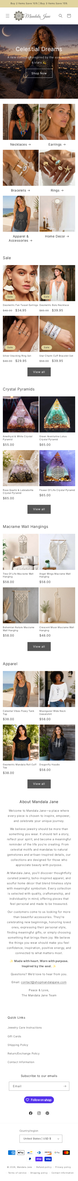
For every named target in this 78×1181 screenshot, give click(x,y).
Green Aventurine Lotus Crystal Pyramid (53, 438)
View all (39, 372)
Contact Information (21, 1062)
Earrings (55, 144)
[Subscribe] (65, 1086)
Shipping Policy (18, 1044)
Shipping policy (39, 1172)
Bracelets (18, 190)
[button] (7, 16)
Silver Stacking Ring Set (17, 355)
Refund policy (43, 1167)
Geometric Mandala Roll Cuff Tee (19, 766)
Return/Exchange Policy (24, 1053)
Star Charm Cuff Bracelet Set (56, 355)
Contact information (62, 1172)
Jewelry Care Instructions (25, 1027)
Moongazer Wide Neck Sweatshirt (52, 712)
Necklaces (18, 144)
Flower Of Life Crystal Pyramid (57, 490)
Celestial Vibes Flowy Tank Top (18, 712)
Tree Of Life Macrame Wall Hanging (18, 575)
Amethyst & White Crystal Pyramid (17, 438)
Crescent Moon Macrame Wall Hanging (56, 629)
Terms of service (17, 1172)
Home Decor (55, 236)
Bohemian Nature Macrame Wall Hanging (18, 629)
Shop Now (39, 73)
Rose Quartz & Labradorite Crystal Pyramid (18, 492)
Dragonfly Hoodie (49, 764)
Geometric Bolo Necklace (54, 305)
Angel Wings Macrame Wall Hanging (55, 575)
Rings (55, 190)
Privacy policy (63, 1167)
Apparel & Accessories (19, 238)
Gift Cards (14, 1036)
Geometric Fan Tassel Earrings (20, 305)
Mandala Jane (24, 1167)
